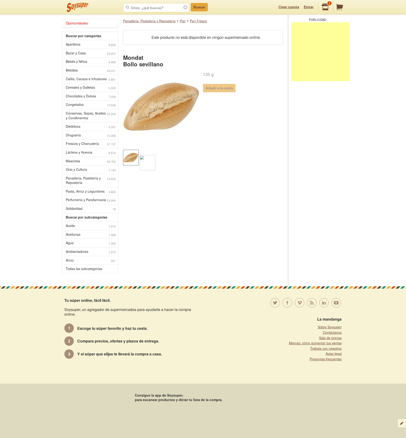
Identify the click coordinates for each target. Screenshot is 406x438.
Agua (91, 242)
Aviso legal (334, 353)
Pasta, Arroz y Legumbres (91, 191)
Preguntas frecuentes (326, 359)
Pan (183, 21)
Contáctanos (332, 332)
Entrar (308, 6)
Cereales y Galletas (91, 87)
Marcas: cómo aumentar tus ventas (315, 343)
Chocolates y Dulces (91, 96)
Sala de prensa (330, 337)
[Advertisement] (320, 51)
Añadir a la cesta (219, 88)
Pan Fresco (198, 21)
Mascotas (91, 161)
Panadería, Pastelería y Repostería (149, 21)
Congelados (91, 104)
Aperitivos (91, 44)
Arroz (91, 260)
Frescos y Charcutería (91, 143)
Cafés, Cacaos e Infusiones (91, 78)
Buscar (199, 7)
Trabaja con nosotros (326, 348)
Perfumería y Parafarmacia (91, 199)
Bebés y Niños (91, 61)
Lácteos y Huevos (91, 152)
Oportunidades (77, 23)
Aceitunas (91, 234)
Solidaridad (91, 208)
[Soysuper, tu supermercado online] (78, 7)
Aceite (91, 225)
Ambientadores (91, 251)
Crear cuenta (289, 6)
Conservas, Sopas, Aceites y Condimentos (91, 115)
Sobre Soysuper (330, 327)
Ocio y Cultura (91, 169)
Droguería (91, 135)
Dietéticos (91, 126)
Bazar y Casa (91, 53)
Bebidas (91, 70)
